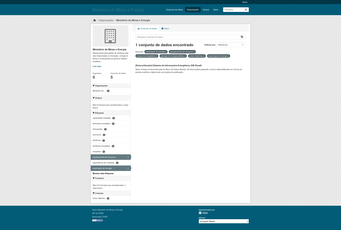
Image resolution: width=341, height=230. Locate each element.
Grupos (206, 9)
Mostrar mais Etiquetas (103, 173)
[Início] (94, 20)
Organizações (193, 9)
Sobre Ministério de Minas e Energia (107, 209)
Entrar (244, 2)
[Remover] (165, 52)
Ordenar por (209, 44)
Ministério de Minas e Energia (118, 9)
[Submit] (246, 9)
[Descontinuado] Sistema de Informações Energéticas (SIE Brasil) (168, 65)
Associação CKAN (99, 216)
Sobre (215, 9)
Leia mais (97, 66)
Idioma (202, 217)
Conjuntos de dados (174, 9)
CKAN (203, 212)
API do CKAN (97, 213)
